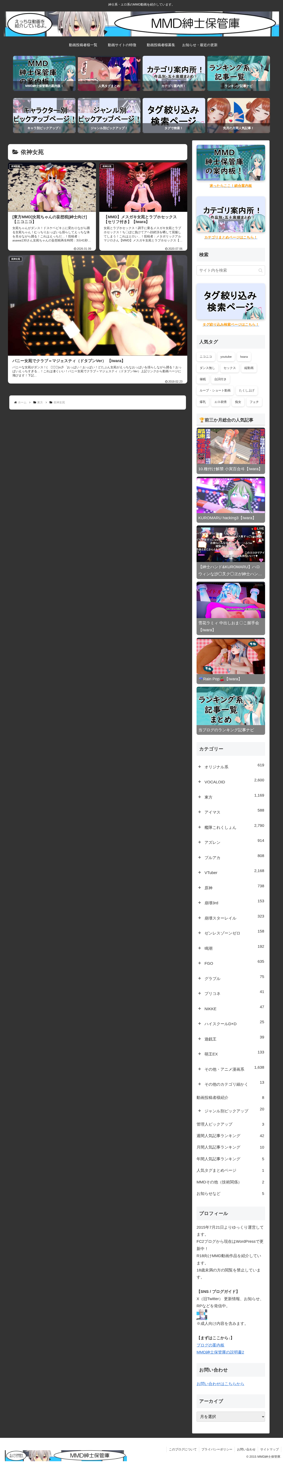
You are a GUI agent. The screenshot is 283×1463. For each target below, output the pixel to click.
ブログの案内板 (210, 1345)
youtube (226, 356)
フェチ (254, 402)
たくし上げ (246, 390)
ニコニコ (206, 356)
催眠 (203, 379)
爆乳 (203, 402)
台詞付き (220, 379)
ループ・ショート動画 (215, 390)
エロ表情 (220, 402)
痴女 (238, 402)
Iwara (244, 356)
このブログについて (183, 1449)
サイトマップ (269, 1449)
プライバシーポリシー (216, 1449)
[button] (260, 270)
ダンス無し (207, 368)
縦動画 (249, 368)
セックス (230, 368)
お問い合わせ (246, 1449)
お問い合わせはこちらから (220, 1384)
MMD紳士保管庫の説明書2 (220, 1352)
